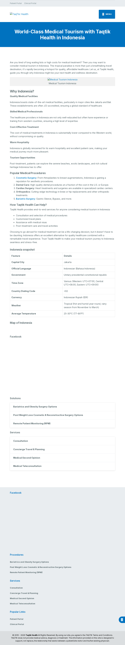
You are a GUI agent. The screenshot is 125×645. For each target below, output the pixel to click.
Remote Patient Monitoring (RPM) (31, 423)
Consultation (20, 441)
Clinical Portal (30, 3)
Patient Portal (16, 3)
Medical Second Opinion (26, 457)
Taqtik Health (32, 635)
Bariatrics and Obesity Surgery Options (35, 406)
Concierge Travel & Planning (29, 449)
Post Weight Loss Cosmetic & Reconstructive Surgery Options (48, 415)
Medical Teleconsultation (27, 466)
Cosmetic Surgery (26, 177)
